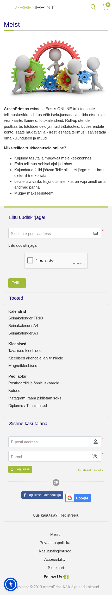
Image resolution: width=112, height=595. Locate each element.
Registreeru (69, 515)
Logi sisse (22, 469)
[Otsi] (93, 7)
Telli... (17, 283)
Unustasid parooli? (90, 470)
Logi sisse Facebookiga (43, 495)
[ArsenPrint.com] (34, 7)
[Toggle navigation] (7, 7)
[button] (95, 456)
